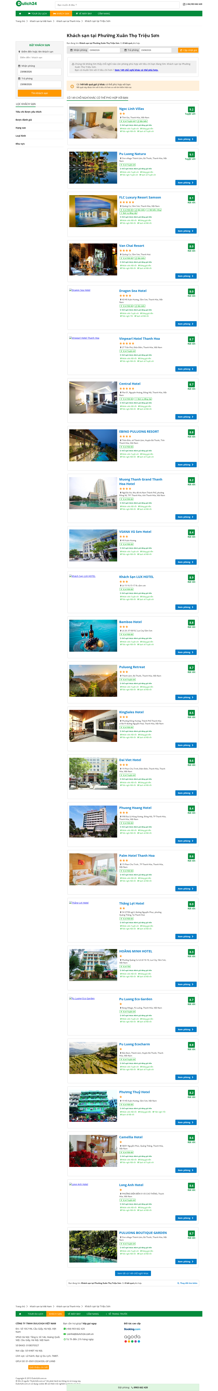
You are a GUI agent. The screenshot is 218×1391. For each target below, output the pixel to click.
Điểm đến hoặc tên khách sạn (37, 51)
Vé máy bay (85, 13)
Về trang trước (118, 1313)
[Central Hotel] (93, 397)
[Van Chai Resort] (93, 259)
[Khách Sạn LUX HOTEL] (93, 576)
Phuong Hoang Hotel (135, 808)
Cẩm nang (104, 13)
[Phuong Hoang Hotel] (93, 822)
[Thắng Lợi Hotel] (93, 902)
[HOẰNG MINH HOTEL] (93, 965)
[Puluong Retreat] (93, 681)
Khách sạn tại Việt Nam (41, 21)
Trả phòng (27, 78)
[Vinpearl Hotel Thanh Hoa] (93, 337)
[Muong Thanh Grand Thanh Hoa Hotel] (93, 493)
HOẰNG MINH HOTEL (135, 951)
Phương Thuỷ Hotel (134, 1092)
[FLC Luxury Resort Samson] (93, 211)
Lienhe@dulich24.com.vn (80, 1333)
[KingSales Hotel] (93, 726)
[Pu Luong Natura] (93, 168)
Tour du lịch (39, 13)
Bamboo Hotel (130, 622)
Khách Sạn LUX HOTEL (136, 577)
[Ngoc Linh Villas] (93, 123)
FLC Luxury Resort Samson (140, 197)
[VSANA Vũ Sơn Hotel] (93, 545)
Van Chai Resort (131, 245)
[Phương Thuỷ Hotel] (93, 1106)
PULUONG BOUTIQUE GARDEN (143, 1233)
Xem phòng (184, 139)
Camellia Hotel (131, 1137)
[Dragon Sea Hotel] (93, 290)
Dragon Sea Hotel (133, 291)
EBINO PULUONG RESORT (139, 431)
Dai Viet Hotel (130, 760)
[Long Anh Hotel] (93, 1184)
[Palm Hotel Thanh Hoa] (93, 869)
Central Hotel (129, 384)
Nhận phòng (28, 65)
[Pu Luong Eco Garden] (93, 998)
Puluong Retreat (132, 667)
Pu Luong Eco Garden (135, 999)
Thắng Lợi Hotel (131, 903)
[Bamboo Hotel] (93, 636)
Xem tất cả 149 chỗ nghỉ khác (133, 1273)
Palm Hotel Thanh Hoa (137, 855)
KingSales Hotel (131, 712)
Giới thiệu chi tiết (38, 1367)
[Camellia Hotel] (93, 1151)
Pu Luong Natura (132, 154)
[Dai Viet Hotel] (93, 774)
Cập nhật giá (190, 50)
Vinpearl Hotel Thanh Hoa (139, 338)
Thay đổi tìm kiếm (188, 1283)
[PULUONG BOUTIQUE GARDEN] (93, 1247)
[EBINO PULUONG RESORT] (93, 445)
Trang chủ (20, 21)
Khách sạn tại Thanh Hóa (68, 21)
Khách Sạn (62, 13)
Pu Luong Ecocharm (134, 1044)
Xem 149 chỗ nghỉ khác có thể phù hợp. (136, 70)
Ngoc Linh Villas (131, 109)
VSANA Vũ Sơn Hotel (135, 531)
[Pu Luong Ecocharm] (93, 1058)
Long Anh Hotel (131, 1185)
